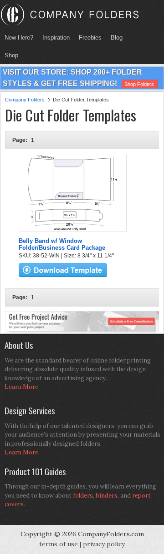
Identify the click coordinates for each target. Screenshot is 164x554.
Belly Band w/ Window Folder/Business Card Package (62, 244)
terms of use (58, 544)
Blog (117, 37)
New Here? (19, 37)
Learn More (21, 387)
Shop (9, 55)
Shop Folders (139, 84)
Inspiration (56, 37)
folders (83, 495)
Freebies (88, 37)
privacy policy (104, 544)
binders (107, 495)
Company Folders (25, 99)
